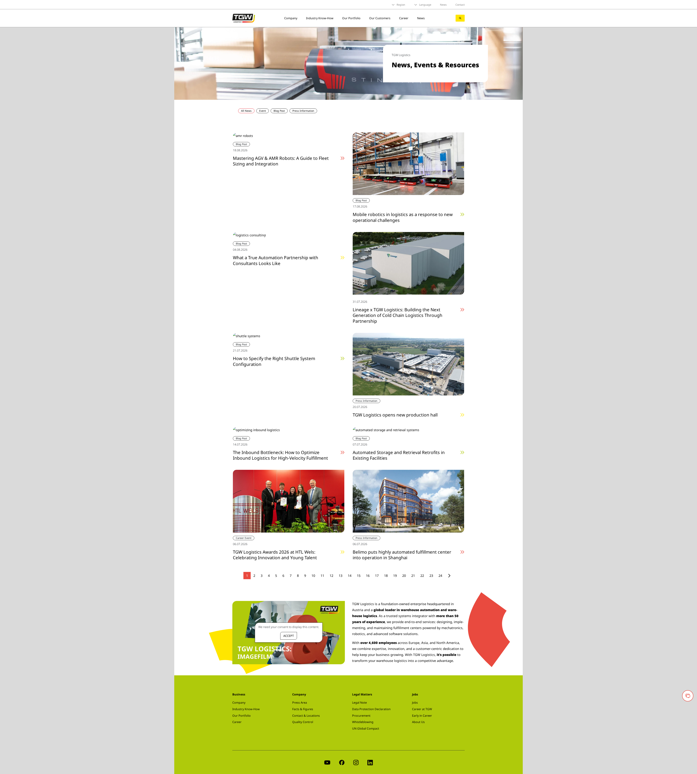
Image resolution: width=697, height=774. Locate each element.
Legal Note (359, 703)
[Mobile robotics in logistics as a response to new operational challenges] (408, 163)
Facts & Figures (302, 709)
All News (246, 110)
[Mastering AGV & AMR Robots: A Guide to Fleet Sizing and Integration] (243, 135)
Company (290, 18)
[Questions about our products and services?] (687, 695)
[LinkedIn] (370, 762)
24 (440, 575)
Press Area (299, 703)
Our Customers (379, 18)
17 (377, 575)
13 (340, 575)
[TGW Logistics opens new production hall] (408, 364)
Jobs (415, 703)
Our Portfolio (351, 18)
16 (368, 575)
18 (386, 575)
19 (395, 575)
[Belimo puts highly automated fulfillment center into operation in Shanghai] (408, 501)
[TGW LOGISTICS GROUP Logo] (243, 18)
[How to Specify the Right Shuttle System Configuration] (246, 336)
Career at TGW (422, 709)
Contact (460, 4)
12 (331, 575)
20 (404, 575)
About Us (418, 722)
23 (431, 575)
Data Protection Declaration (371, 709)
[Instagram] (356, 762)
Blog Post (279, 110)
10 (313, 575)
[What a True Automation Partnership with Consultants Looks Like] (249, 235)
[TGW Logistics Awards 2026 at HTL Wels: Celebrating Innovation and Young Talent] (288, 501)
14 (349, 575)
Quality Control (302, 722)
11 (322, 575)
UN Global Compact (365, 728)
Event (262, 110)
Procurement (361, 716)
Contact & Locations (306, 716)
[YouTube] (327, 762)
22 (422, 575)
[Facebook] (342, 762)
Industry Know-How (319, 18)
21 (413, 575)
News (443, 4)
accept (288, 636)
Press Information (303, 110)
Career (403, 18)
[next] (449, 576)
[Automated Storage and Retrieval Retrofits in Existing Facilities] (386, 429)
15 (358, 575)
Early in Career (422, 716)
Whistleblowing (362, 722)
